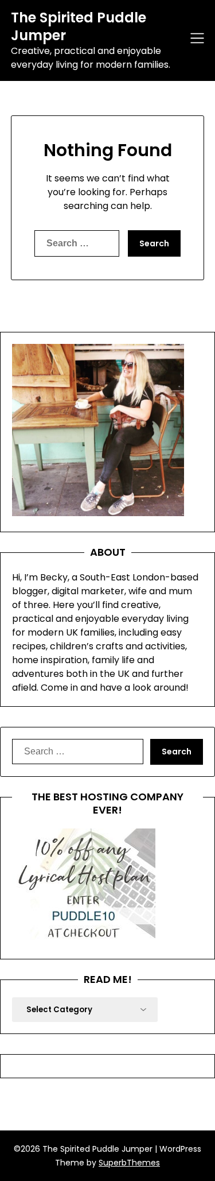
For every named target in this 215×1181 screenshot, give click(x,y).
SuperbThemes (129, 1162)
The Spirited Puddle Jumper (78, 26)
